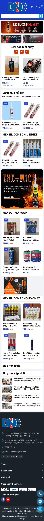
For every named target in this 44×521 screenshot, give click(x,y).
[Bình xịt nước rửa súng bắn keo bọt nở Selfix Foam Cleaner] (12, 256)
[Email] (40, 509)
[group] (22, 27)
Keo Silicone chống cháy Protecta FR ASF (31, 355)
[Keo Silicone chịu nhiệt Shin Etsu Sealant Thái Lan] (32, 148)
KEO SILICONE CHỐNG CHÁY (21, 298)
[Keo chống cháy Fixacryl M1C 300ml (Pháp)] (32, 312)
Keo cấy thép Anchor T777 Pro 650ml (11, 78)
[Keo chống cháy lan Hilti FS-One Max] (12, 342)
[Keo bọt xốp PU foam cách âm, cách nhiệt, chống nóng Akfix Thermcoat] (32, 256)
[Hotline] (40, 493)
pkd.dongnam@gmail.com (15, 452)
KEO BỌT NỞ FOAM (14, 212)
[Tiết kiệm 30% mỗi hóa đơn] (22, 189)
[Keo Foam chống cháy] (11, 39)
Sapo (23, 519)
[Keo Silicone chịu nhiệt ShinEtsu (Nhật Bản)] (11, 148)
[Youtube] (8, 499)
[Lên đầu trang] (40, 515)
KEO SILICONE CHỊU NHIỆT (20, 134)
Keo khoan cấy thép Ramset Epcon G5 (31, 78)
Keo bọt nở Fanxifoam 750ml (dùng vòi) (30, 240)
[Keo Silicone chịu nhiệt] (33, 39)
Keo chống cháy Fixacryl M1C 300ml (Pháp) (31, 325)
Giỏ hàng (42, 7)
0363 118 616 (10, 447)
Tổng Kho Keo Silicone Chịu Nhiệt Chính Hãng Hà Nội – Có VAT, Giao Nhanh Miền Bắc (26, 389)
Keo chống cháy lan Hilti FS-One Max (11, 354)
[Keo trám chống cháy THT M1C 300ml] (12, 312)
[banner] (15, 285)
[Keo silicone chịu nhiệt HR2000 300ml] (11, 110)
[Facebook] (3, 499)
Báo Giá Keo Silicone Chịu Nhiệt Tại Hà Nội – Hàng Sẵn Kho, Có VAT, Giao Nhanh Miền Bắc (27, 381)
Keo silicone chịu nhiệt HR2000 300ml (10, 123)
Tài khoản (36, 7)
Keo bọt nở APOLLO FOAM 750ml (11, 239)
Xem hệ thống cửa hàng (12, 456)
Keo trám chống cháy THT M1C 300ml (10, 325)
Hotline (32, 7)
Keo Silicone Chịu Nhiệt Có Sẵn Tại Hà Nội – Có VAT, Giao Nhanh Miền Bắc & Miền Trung (27, 397)
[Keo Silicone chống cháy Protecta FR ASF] (32, 342)
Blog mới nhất (11, 365)
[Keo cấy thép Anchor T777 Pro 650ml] (11, 65)
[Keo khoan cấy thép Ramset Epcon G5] (32, 65)
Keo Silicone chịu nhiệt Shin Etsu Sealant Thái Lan (30, 162)
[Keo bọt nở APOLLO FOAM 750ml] (12, 226)
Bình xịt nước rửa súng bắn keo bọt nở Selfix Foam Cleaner (11, 269)
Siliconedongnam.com (25, 516)
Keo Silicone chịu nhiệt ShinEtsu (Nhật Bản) (11, 162)
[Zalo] (40, 501)
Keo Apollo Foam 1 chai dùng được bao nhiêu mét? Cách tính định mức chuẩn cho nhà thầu (27, 406)
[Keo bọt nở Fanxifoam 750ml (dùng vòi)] (32, 226)
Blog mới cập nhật (13, 373)
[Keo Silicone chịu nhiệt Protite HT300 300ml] (32, 110)
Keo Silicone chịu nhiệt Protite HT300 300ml (31, 124)
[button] (20, 32)
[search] (40, 16)
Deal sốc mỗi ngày (22, 47)
